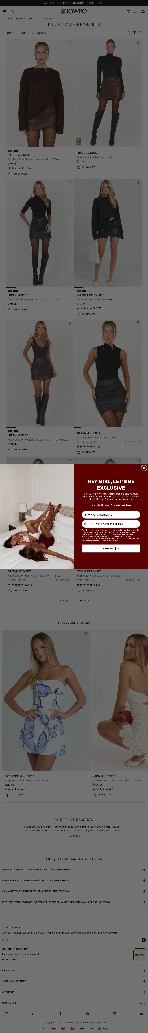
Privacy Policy (105, 541)
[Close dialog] (144, 467)
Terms (115, 541)
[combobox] (88, 523)
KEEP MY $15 (111, 548)
